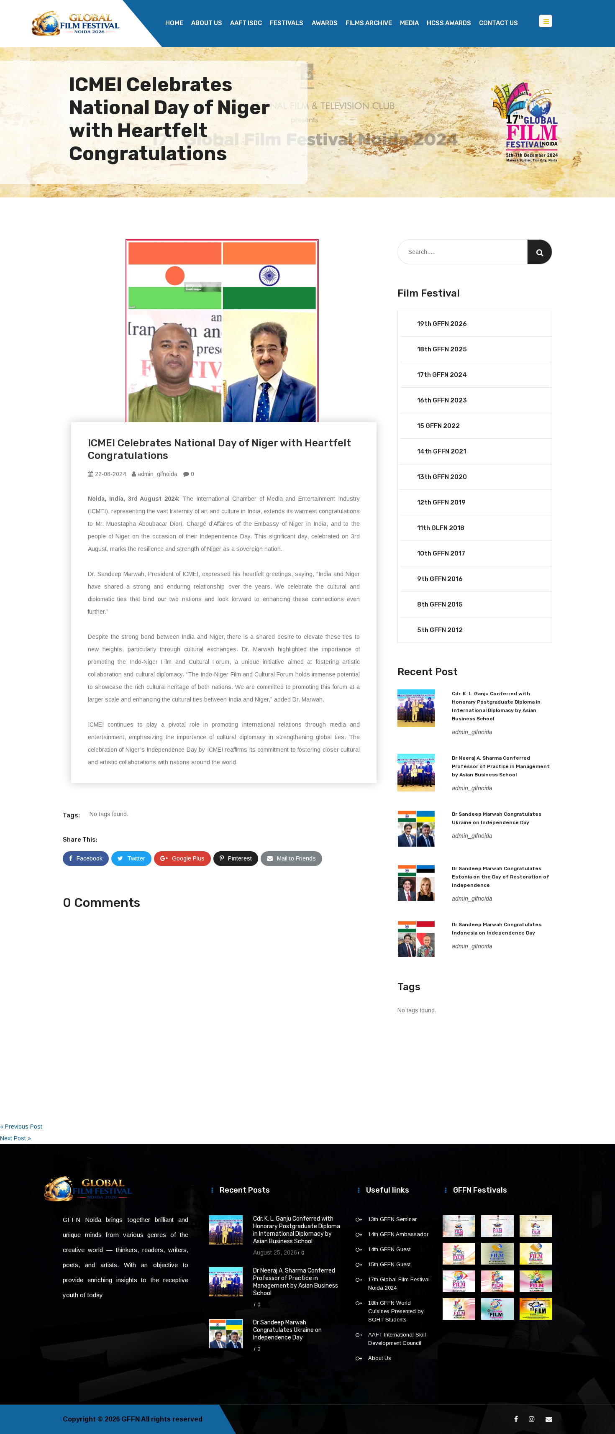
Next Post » (15, 1138)
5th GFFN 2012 (440, 630)
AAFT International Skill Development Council (397, 1339)
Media (409, 23)
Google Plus (188, 858)
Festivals (286, 23)
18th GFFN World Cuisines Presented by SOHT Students (396, 1311)
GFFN (130, 1419)
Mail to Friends (296, 858)
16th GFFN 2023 (442, 400)
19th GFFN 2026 (442, 324)
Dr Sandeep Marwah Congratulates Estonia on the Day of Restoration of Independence (500, 877)
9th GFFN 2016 (440, 579)
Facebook (89, 858)
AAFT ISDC (246, 23)
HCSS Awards (449, 23)
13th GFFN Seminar (392, 1219)
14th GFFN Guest (389, 1249)
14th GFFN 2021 (441, 451)
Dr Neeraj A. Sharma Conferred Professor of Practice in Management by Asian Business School (501, 766)
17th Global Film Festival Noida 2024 (399, 1283)
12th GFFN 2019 (441, 502)
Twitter (136, 858)
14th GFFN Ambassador (398, 1234)
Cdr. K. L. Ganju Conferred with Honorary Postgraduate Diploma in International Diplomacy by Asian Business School (296, 1230)
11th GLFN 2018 (440, 528)
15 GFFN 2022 (438, 426)
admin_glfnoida (156, 474)
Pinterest (240, 858)
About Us (206, 23)
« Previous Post (21, 1126)
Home (174, 23)
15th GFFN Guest (389, 1264)
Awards (325, 23)
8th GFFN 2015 (440, 604)
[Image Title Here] (459, 1226)
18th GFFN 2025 (442, 349)
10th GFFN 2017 (441, 553)
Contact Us (498, 23)
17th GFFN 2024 (442, 375)
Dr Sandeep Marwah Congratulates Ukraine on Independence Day (287, 1330)
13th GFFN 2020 (442, 477)
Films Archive (369, 23)
